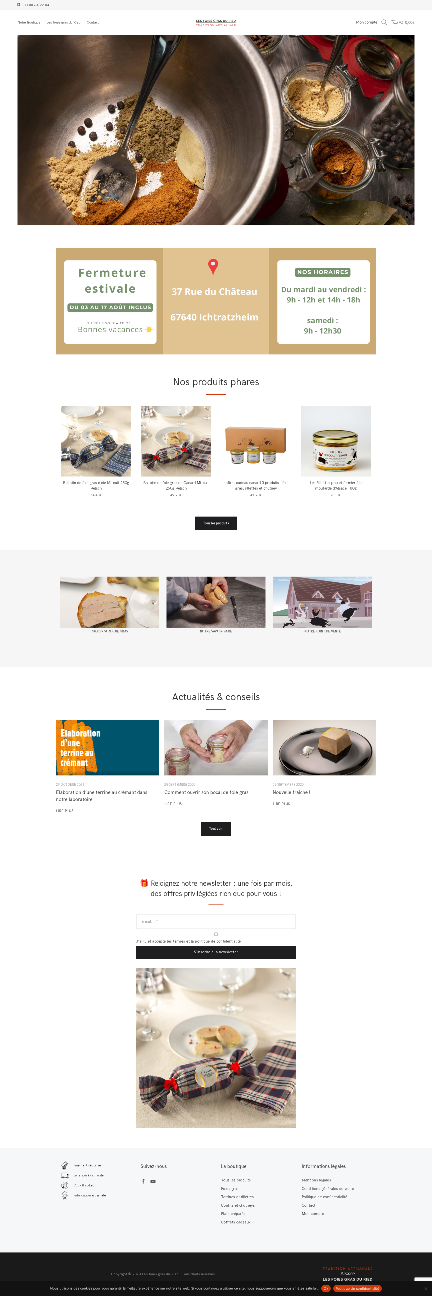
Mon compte (366, 22)
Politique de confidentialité (325, 1197)
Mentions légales (316, 1180)
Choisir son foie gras (109, 631)
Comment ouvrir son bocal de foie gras (206, 792)
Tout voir (216, 829)
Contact (93, 22)
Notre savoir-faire (216, 631)
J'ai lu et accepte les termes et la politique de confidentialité (188, 941)
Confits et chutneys (238, 1205)
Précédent (361, 216)
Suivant (382, 216)
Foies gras (230, 1188)
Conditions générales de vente (328, 1188)
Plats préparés (233, 1213)
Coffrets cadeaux (236, 1222)
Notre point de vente (322, 631)
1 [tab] (397, 217)
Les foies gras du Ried (63, 22)
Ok (326, 1288)
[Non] (425, 1288)
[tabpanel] (216, 130)
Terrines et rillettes (237, 1197)
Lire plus (65, 811)
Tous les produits (216, 523)
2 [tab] (402, 217)
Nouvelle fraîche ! (291, 792)
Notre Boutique (29, 22)
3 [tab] (407, 217)
